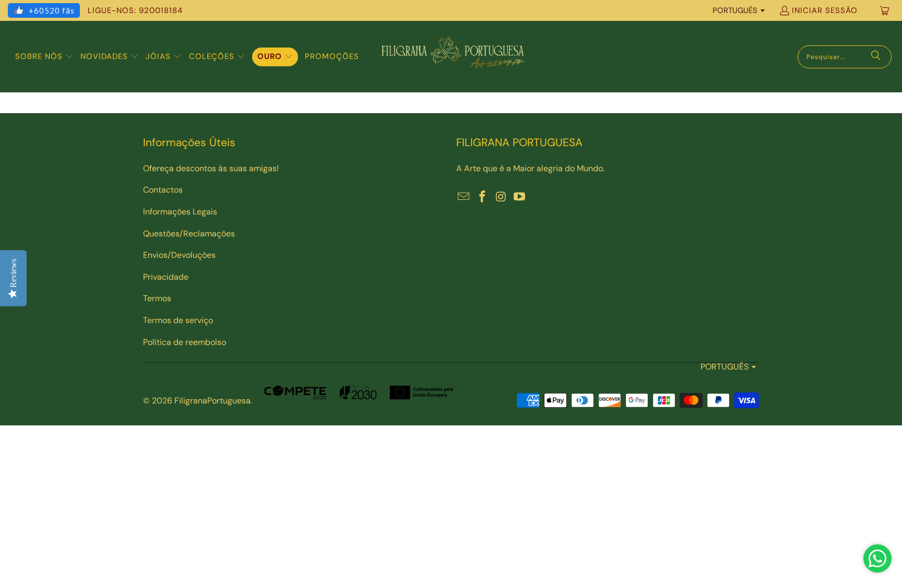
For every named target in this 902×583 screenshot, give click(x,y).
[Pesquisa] (876, 56)
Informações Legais (180, 211)
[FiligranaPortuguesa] (452, 56)
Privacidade (165, 276)
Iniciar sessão (825, 10)
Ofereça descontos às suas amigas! (211, 168)
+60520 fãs (52, 10)
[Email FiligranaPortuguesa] (464, 197)
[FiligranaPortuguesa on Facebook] (483, 197)
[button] (44, 57)
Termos (157, 298)
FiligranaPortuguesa (212, 400)
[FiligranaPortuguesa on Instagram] (501, 197)
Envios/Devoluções (179, 254)
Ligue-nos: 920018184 (135, 10)
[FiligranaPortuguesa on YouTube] (520, 197)
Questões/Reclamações (189, 233)
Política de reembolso (184, 342)
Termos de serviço (178, 320)
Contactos (163, 189)
